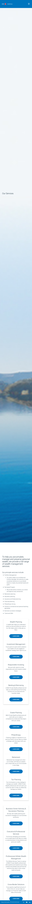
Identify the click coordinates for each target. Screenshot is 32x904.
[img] (16, 271)
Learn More (16, 636)
